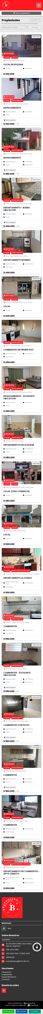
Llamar (35, 1011)
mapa (36, 27)
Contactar (22, 1011)
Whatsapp (9, 1011)
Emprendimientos (9, 977)
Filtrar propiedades (23, 13)
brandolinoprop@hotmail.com (17, 961)
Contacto (6, 979)
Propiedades (7, 974)
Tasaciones (6, 972)
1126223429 (10, 957)
